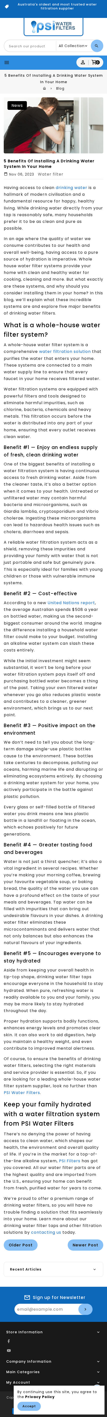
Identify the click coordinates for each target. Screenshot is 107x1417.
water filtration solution (65, 351)
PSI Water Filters (22, 1092)
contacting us (46, 1232)
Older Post (21, 1245)
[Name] (85, 1309)
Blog (60, 88)
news (17, 105)
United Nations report (71, 603)
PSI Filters (69, 1161)
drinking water (71, 188)
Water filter (50, 174)
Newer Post (85, 1245)
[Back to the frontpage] (45, 88)
